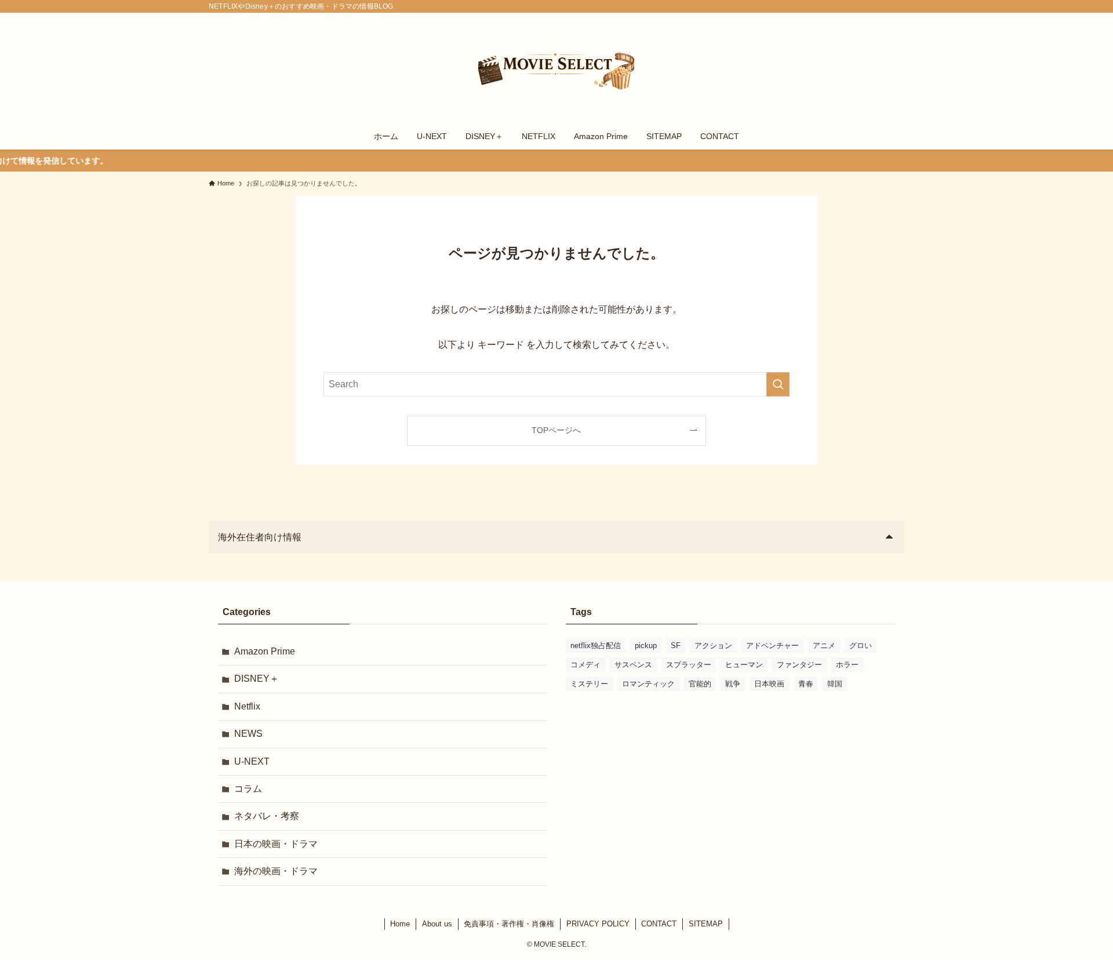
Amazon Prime (264, 651)
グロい (860, 645)
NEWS (248, 734)
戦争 (732, 683)
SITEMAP (706, 923)
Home (400, 923)
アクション (713, 645)
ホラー (847, 664)
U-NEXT (252, 761)
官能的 (700, 683)
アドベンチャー (772, 645)
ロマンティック (648, 683)
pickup (646, 645)
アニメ (824, 645)
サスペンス (633, 664)
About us (437, 923)
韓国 (834, 683)
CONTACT (658, 923)
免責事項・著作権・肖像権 (509, 923)
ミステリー (589, 683)
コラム (248, 789)
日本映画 (769, 683)
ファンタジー (799, 664)
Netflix (247, 706)
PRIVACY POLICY (598, 923)
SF (676, 645)
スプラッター (688, 664)
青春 (805, 683)
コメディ (585, 664)
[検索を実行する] (778, 384)
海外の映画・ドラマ (276, 871)
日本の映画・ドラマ (276, 844)
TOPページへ (556, 430)
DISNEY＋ (256, 678)
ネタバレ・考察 (266, 816)
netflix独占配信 (595, 645)
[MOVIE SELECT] (556, 70)
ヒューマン (744, 664)
